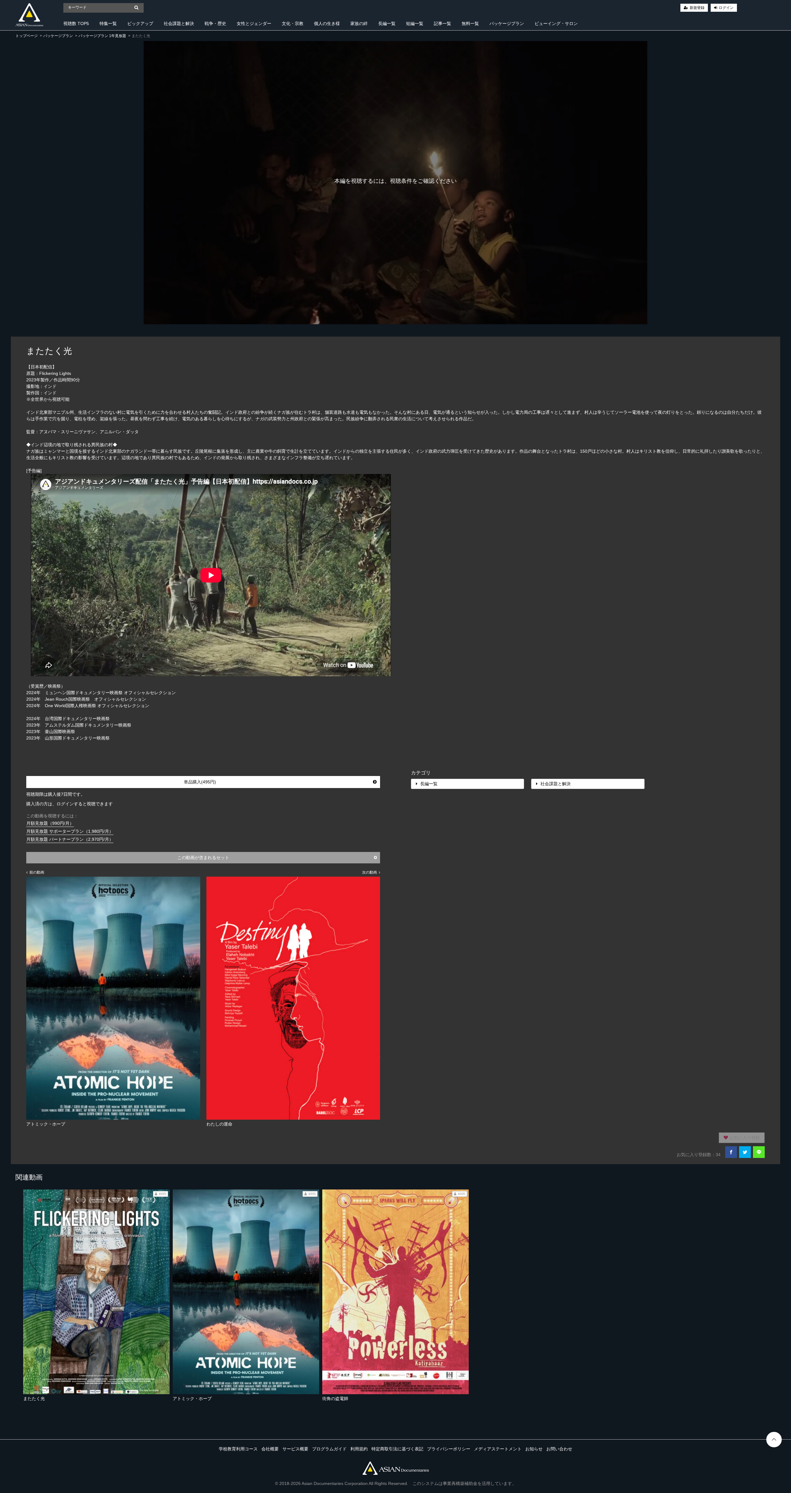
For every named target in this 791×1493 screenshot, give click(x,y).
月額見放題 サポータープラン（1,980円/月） (69, 831)
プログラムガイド (329, 1448)
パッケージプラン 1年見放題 (102, 36)
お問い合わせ (559, 1448)
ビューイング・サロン (556, 23)
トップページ (26, 36)
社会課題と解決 (179, 23)
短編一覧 (414, 23)
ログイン (726, 8)
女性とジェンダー (254, 23)
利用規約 (359, 1448)
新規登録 (697, 8)
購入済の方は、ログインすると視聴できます (69, 803)
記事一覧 (442, 23)
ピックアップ (140, 23)
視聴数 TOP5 (76, 23)
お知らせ (534, 1448)
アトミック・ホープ (192, 1398)
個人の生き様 (327, 23)
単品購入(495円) (200, 781)
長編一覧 (387, 23)
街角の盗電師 (335, 1398)
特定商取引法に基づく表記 (397, 1448)
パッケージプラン (506, 23)
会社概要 (270, 1448)
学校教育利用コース (238, 1448)
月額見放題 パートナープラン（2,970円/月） (69, 839)
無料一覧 (470, 23)
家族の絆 (359, 23)
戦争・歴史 (215, 23)
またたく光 (34, 1398)
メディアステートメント (498, 1448)
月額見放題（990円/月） (50, 823)
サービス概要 (295, 1448)
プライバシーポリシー (448, 1448)
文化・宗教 (292, 23)
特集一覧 (108, 23)
